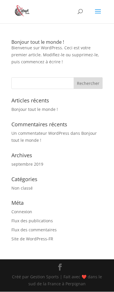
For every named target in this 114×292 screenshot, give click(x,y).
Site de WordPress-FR (32, 239)
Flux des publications (32, 220)
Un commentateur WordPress (40, 133)
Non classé (22, 188)
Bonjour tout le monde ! (37, 42)
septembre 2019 (27, 164)
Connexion (21, 211)
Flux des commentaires (34, 229)
